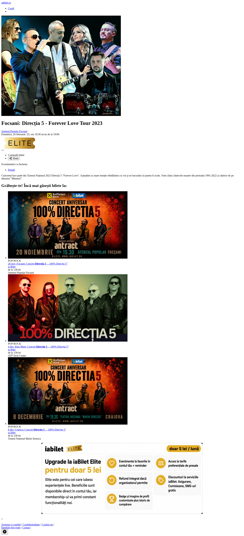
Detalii (11, 169)
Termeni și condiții (11, 524)
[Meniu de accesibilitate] (4, 532)
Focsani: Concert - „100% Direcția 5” (38, 263)
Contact (26, 527)
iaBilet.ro (6, 2)
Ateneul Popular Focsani (14, 131)
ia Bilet (11, 266)
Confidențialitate (31, 524)
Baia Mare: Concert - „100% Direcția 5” (38, 346)
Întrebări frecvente (10, 527)
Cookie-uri (47, 524)
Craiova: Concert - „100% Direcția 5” (37, 429)
